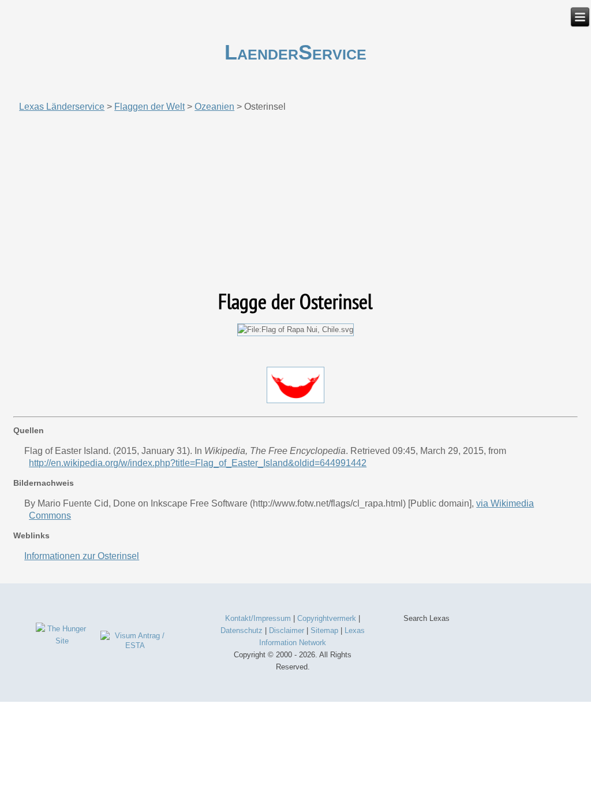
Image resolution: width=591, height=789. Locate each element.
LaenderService (295, 52)
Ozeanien (214, 106)
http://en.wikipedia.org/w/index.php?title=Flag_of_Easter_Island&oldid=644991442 (197, 463)
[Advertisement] (295, 201)
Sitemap (324, 630)
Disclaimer (286, 630)
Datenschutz (241, 630)
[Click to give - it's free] (62, 641)
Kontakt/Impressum (258, 618)
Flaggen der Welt (149, 106)
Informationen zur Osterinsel (81, 556)
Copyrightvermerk (326, 618)
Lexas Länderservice (61, 106)
